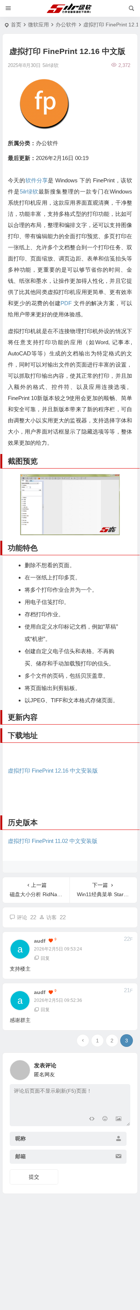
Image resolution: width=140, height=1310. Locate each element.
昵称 (20, 1138)
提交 (34, 1177)
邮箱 (20, 1156)
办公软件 (66, 25)
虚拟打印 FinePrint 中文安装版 (53, 770)
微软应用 (38, 25)
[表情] (105, 1120)
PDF (66, 303)
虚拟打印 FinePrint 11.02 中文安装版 (52, 841)
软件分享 (36, 180)
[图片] (118, 1120)
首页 (16, 25)
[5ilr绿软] (70, 8)
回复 (45, 958)
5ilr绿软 (29, 191)
